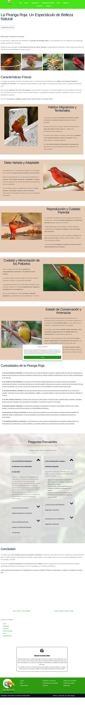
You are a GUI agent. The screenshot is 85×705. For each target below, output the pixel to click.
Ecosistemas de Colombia (48, 3)
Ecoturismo (39, 6)
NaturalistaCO (7, 635)
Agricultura (65, 3)
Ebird (4, 624)
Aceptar (42, 357)
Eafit (4, 633)
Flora (58, 3)
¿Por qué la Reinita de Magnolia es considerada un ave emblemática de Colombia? (22, 466)
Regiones (48, 6)
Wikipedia (6, 626)
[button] (2, 62)
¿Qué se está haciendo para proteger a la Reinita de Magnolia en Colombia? (21, 527)
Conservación (34, 3)
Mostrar (11, 27)
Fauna (25, 3)
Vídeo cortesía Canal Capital (21, 611)
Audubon (6, 628)
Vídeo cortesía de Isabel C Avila (63, 611)
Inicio (20, 3)
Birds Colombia (7, 631)
